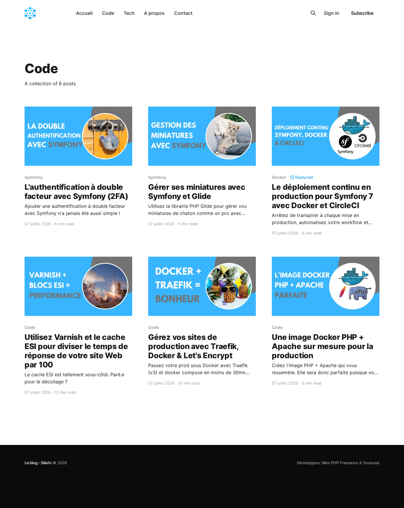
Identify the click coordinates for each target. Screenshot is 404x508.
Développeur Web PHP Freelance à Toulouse (338, 462)
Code (108, 13)
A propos (154, 13)
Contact (183, 13)
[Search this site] (313, 13)
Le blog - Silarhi (38, 462)
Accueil (84, 13)
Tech (129, 13)
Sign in (331, 13)
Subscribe (362, 13)
